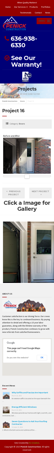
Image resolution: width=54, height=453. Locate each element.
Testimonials (25, 12)
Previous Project (14, 193)
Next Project (40, 193)
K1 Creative (34, 442)
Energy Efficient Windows (24, 407)
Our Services (20, 7)
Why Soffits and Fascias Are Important (30, 392)
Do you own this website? (18, 358)
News (47, 12)
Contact (38, 12)
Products (34, 7)
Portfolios (45, 7)
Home (8, 7)
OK (41, 357)
